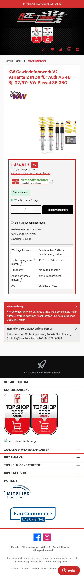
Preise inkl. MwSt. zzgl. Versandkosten (30, 173)
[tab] (42, 313)
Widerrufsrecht (30, 547)
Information (13, 457)
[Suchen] (44, 49)
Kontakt (15, 547)
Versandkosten (61, 558)
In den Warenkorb (58, 209)
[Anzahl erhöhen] (37, 209)
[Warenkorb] (77, 49)
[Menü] (7, 48)
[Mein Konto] (60, 49)
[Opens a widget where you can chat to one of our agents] (68, 571)
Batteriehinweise (61, 547)
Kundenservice (15, 473)
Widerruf (45, 547)
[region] (42, 134)
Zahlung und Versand (42, 550)
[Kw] (42, 95)
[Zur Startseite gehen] (42, 16)
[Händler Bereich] (69, 49)
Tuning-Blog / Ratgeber (22, 465)
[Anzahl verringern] (14, 209)
